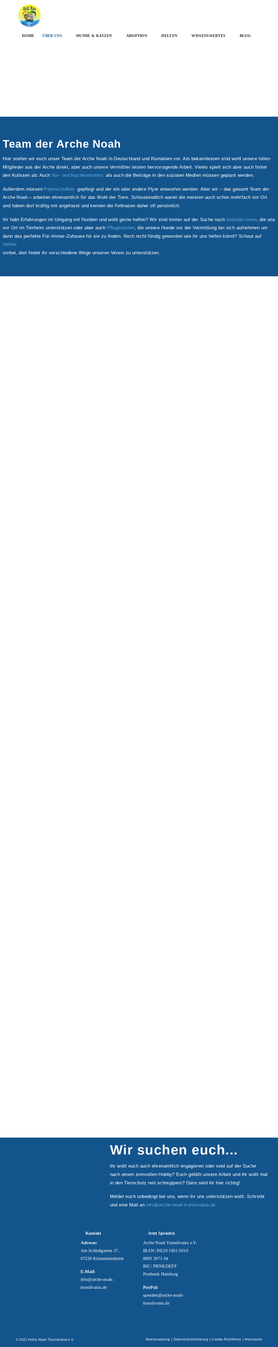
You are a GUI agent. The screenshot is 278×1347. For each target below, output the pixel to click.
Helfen (9, 244)
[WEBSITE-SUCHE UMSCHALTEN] (23, 52)
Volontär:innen (241, 219)
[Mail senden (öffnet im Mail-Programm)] (253, 12)
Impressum (253, 1339)
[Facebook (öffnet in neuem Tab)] (236, 12)
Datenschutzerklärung (190, 1339)
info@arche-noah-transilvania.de (180, 1204)
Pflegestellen (120, 227)
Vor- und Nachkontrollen (77, 175)
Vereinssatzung (158, 1339)
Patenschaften (60, 189)
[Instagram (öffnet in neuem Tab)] (245, 12)
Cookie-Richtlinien (226, 1339)
